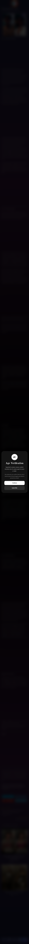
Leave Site (14, 488)
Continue (14, 483)
